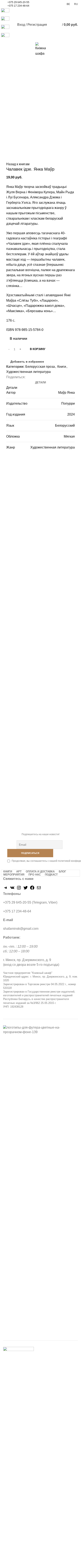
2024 (71, 414)
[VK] (12, 889)
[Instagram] (18, 889)
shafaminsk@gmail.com (20, 928)
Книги (61, 366)
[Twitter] (25, 889)
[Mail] (38, 889)
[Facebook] (32, 889)
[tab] (40, 382)
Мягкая (69, 436)
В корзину (37, 349)
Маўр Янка (66, 392)
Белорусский (65, 425)
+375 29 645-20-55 (18, 2)
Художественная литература (28, 371)
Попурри (68, 403)
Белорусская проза (40, 366)
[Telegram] (5, 889)
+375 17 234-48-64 (18, 5)
